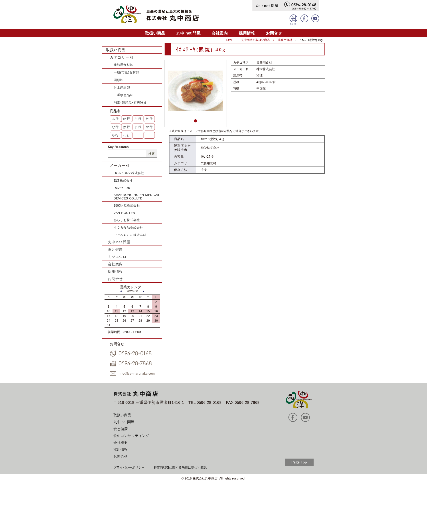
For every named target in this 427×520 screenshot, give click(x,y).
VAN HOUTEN (124, 213)
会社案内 (220, 33)
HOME (229, 40)
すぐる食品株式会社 (128, 227)
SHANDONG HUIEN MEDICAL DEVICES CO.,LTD (137, 196)
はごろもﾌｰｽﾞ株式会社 (130, 235)
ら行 (115, 135)
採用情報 (247, 33)
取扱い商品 (155, 33)
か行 (127, 118)
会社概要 (120, 443)
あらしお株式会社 (127, 220)
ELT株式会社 (123, 180)
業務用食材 (285, 40)
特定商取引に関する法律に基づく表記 (180, 467)
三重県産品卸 (123, 95)
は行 (127, 127)
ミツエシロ (117, 257)
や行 (149, 127)
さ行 (138, 118)
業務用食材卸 (123, 65)
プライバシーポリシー (129, 467)
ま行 (138, 127)
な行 (115, 127)
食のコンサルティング (131, 436)
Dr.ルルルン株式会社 (129, 173)
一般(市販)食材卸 (126, 72)
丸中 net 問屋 (188, 33)
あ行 (115, 118)
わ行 (127, 135)
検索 (151, 153)
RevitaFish (122, 188)
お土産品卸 (122, 87)
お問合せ (274, 33)
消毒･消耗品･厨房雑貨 (130, 102)
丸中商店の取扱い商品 (255, 40)
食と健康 (115, 249)
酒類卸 (118, 80)
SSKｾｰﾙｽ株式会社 (127, 205)
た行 (149, 118)
